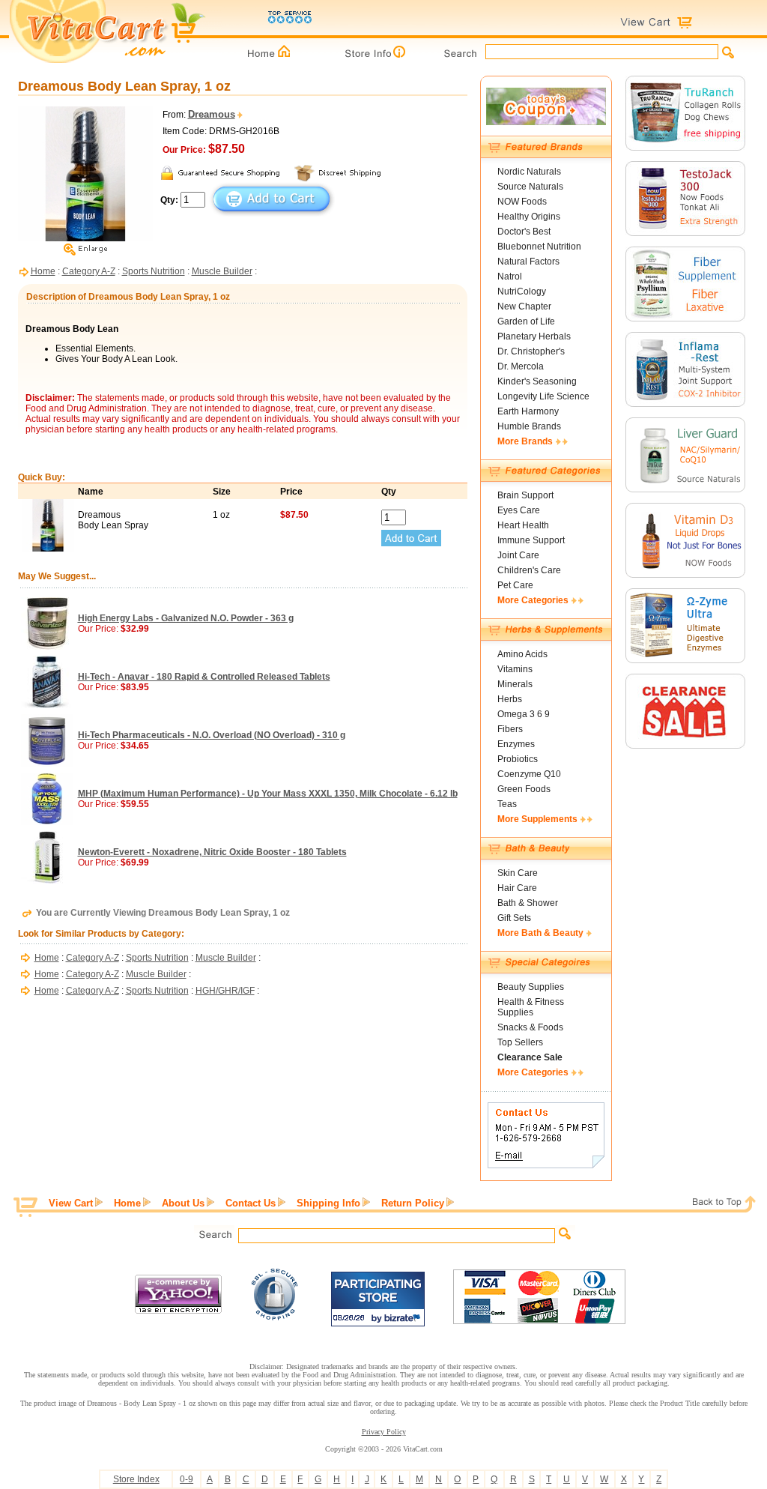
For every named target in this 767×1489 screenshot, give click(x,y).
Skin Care (517, 873)
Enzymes (516, 744)
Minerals (515, 684)
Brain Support (525, 495)
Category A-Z (88, 271)
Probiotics (517, 759)
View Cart (71, 1203)
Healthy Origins (528, 216)
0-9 (186, 1479)
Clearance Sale (530, 1057)
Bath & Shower (527, 903)
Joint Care (518, 555)
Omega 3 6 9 (523, 714)
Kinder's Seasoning (537, 381)
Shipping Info (328, 1203)
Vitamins (515, 669)
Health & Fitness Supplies (530, 1007)
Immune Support (531, 540)
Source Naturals (530, 186)
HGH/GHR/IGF (225, 990)
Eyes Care (518, 510)
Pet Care (515, 585)
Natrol (509, 276)
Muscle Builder (222, 271)
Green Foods (524, 789)
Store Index (136, 1479)
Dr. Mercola (520, 366)
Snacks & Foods (530, 1027)
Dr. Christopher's (531, 351)
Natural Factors (528, 261)
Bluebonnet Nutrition (539, 246)
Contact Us (250, 1203)
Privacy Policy (384, 1432)
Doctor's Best (524, 231)
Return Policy (412, 1203)
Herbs (509, 699)
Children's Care (529, 570)
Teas (507, 804)
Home (43, 271)
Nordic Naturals (529, 171)
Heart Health (523, 525)
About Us (183, 1203)
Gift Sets (514, 918)
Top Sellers (520, 1042)
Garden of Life (526, 321)
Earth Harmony (528, 411)
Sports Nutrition (153, 271)
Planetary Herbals (534, 336)
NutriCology (521, 291)
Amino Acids (522, 654)
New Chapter (524, 306)
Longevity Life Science (543, 396)
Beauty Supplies (530, 987)
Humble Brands (529, 426)
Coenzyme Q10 (529, 774)
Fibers (510, 729)
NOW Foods (522, 201)
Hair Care (517, 888)
